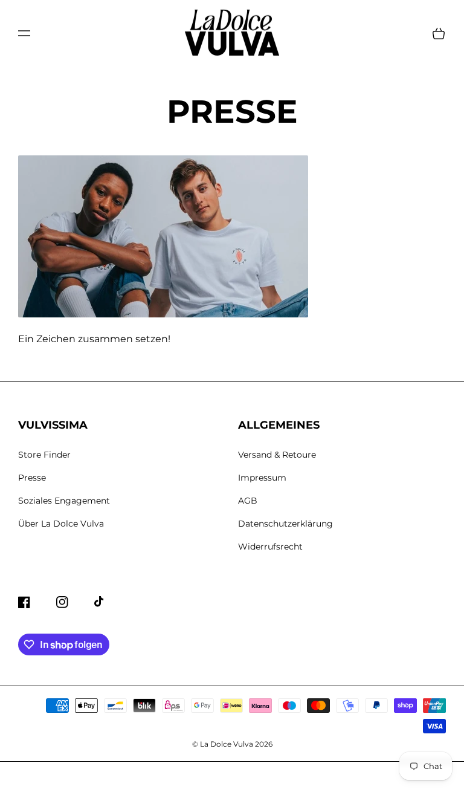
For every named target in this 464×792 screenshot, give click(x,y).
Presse (32, 477)
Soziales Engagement (64, 500)
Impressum (262, 477)
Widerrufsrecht (270, 546)
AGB (247, 500)
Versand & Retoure (277, 454)
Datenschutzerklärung (285, 523)
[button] (24, 33)
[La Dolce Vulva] (232, 33)
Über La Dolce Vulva (61, 523)
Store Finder (44, 454)
